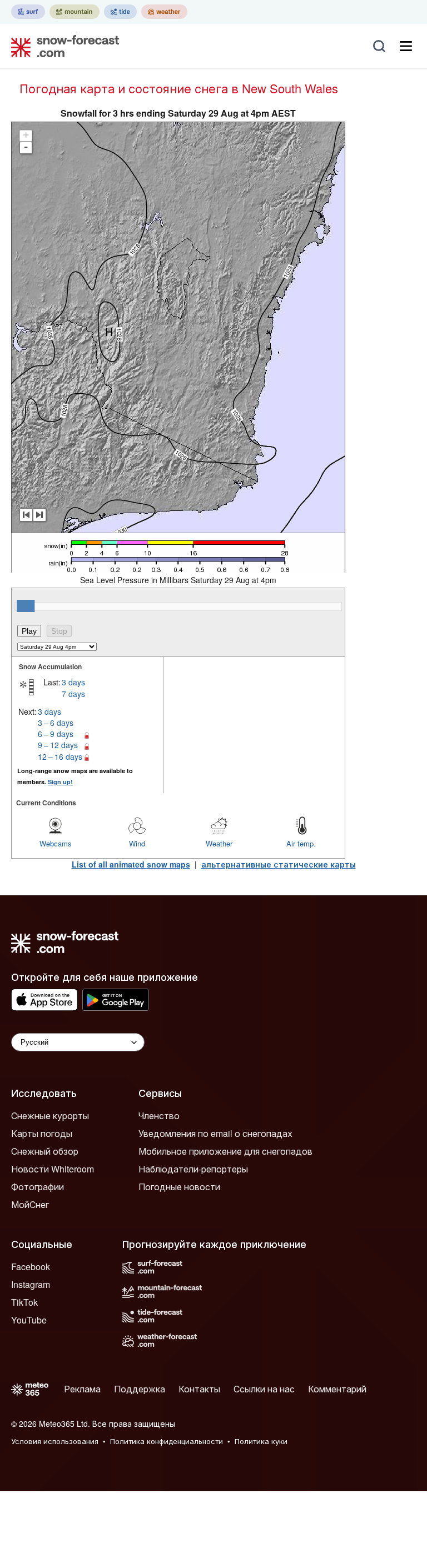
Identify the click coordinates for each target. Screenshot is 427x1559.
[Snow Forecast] (61, 46)
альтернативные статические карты (278, 864)
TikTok (24, 1302)
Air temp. (301, 843)
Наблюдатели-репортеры (193, 1168)
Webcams (55, 843)
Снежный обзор (44, 1151)
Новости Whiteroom (52, 1168)
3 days (73, 682)
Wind (137, 843)
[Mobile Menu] (406, 46)
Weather (219, 843)
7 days (73, 693)
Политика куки (261, 1441)
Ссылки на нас (264, 1388)
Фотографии (37, 1186)
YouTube (29, 1320)
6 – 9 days (55, 733)
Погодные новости (179, 1186)
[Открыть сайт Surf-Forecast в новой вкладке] (28, 11)
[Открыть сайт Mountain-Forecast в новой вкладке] (74, 11)
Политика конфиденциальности (166, 1441)
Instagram (30, 1284)
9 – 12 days (58, 744)
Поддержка (139, 1388)
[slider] (25, 606)
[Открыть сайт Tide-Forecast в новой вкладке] (120, 11)
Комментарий (337, 1388)
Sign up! (60, 782)
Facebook (30, 1266)
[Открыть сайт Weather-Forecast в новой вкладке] (164, 11)
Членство (159, 1115)
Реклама (82, 1388)
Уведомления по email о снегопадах (215, 1133)
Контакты (199, 1388)
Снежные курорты (50, 1115)
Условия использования (54, 1441)
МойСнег (30, 1204)
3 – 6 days (55, 722)
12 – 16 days (60, 756)
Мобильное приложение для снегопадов (225, 1151)
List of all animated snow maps (131, 864)
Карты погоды (41, 1133)
